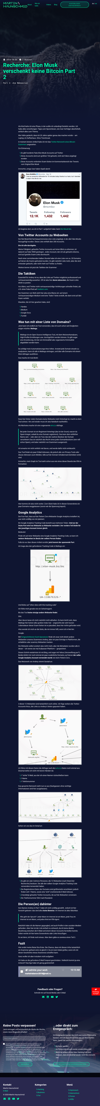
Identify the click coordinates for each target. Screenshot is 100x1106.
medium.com (42, 289)
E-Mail (5, 1091)
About (30, 5)
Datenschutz (74, 1093)
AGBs (71, 1099)
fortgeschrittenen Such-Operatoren (34, 637)
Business (41, 1092)
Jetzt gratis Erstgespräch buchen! (71, 1064)
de (93, 4)
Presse (72, 1096)
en (96, 4)
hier (44, 1060)
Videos (48, 5)
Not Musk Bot (66, 229)
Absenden (25, 1064)
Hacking (41, 1089)
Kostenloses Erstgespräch (75, 4)
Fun (39, 1095)
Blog (55, 5)
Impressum (73, 1090)
